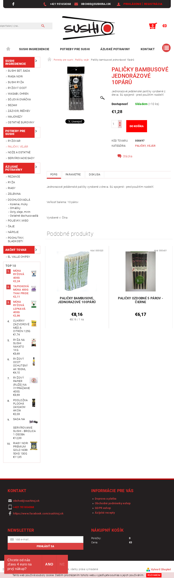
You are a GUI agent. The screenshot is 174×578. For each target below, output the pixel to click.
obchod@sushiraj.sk (26, 500)
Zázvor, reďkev (19, 110)
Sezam (12, 105)
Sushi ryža (16, 82)
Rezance (14, 176)
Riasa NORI (15, 76)
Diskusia (95, 174)
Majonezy (15, 116)
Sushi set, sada (19, 70)
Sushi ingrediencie (34, 49)
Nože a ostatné (19, 152)
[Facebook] (14, 4)
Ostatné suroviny (21, 122)
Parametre (73, 174)
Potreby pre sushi (75, 49)
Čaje (11, 226)
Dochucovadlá (19, 199)
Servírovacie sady (21, 158)
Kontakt (148, 49)
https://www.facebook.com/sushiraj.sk (38, 513)
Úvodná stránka (8, 49)
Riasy (12, 188)
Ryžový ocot (17, 87)
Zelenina (14, 193)
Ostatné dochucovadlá (24, 215)
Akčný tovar (16, 249)
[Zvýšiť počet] (120, 122)
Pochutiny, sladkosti (16, 239)
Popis (54, 174)
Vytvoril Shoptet (161, 569)
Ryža (11, 182)
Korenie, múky (19, 204)
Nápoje (13, 232)
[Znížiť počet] (120, 126)
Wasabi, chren (18, 93)
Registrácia (153, 4)
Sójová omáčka (19, 99)
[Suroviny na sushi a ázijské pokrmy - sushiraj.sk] (87, 28)
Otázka (128, 156)
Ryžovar (14, 140)
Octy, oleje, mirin (20, 211)
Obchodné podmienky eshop (113, 503)
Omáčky (15, 208)
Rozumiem (153, 575)
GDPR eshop (103, 508)
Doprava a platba (105, 498)
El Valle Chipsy (19, 256)
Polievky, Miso (18, 220)
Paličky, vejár (18, 146)
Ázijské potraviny (115, 49)
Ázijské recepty (105, 512)
